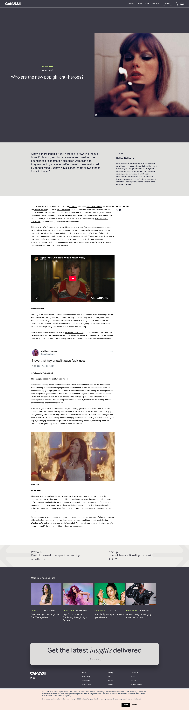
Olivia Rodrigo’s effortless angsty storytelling (92, 230)
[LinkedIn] (31, 678)
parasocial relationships (78, 517)
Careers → (134, 681)
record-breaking (63, 209)
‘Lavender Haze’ (91, 315)
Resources (155, 4)
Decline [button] (134, 705)
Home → (85, 673)
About (146, 4)
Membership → (87, 677)
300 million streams (94, 206)
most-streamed (40, 209)
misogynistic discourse (74, 332)
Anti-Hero (73, 206)
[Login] (182, 3)
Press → (133, 677)
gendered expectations (50, 409)
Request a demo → (137, 685)
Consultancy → (87, 681)
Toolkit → (111, 685)
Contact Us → (135, 673)
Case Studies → (87, 685)
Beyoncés (93, 227)
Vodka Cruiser (96, 412)
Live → (110, 677)
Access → (111, 681)
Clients (139, 4)
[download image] (110, 350)
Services (131, 4)
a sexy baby (71, 523)
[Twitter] (34, 678)
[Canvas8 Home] (13, 3)
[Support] (177, 3)
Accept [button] (125, 705)
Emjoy (108, 412)
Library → (111, 673)
